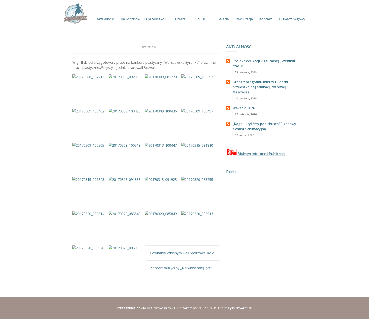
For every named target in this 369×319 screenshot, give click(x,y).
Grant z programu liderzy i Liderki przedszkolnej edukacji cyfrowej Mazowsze (260, 87)
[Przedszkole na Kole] (75, 13)
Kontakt (265, 19)
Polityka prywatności (238, 308)
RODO (201, 19)
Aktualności (106, 19)
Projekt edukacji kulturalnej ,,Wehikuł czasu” (264, 63)
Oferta (180, 19)
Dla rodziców (130, 19)
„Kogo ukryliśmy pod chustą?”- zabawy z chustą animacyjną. (264, 126)
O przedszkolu (155, 19)
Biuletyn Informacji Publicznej (261, 153)
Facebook (234, 171)
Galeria (223, 19)
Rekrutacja (244, 19)
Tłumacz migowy (291, 19)
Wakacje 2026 (244, 108)
